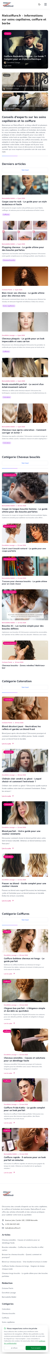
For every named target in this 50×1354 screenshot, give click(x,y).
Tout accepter (36, 1348)
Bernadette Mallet (8, 198)
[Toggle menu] (45, 4)
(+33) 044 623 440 (12, 1224)
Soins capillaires (9, 306)
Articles (6, 1234)
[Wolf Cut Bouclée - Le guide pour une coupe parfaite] (25, 81)
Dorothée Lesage (8, 335)
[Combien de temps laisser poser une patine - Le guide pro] (25, 102)
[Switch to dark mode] (39, 4)
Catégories (7, 1303)
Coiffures (6, 214)
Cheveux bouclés (9, 260)
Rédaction (7, 1283)
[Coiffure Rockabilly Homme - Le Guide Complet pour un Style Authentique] (25, 49)
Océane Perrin (7, 290)
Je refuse (14, 1348)
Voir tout (25, 170)
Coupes (7, 33)
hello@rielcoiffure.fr (13, 1228)
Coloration (7, 95)
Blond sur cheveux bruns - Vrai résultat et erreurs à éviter (24, 1262)
